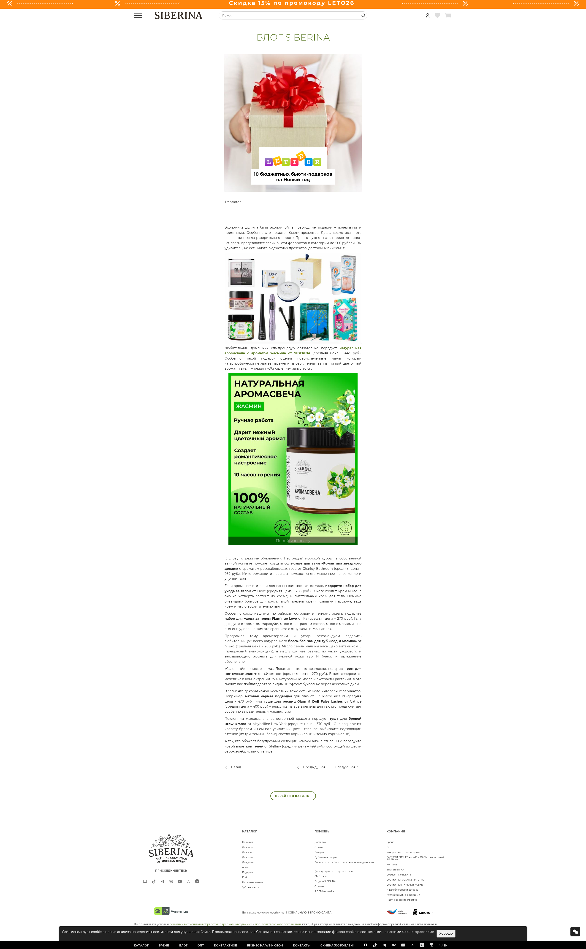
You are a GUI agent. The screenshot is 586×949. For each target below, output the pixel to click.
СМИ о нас (321, 876)
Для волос (248, 852)
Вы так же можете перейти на (286, 912)
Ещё (244, 877)
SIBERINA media (324, 891)
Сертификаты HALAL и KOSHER (405, 884)
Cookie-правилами (418, 932)
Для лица (247, 847)
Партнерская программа (402, 899)
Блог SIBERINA (395, 869)
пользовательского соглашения (278, 924)
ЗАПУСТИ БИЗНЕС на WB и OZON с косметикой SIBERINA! (415, 858)
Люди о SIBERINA (325, 881)
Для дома (248, 862)
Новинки (247, 842)
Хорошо (446, 933)
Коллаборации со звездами (403, 894)
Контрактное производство (403, 852)
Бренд (390, 842)
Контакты (392, 864)
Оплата (319, 847)
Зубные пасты (250, 887)
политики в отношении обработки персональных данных (210, 924)
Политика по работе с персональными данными (344, 862)
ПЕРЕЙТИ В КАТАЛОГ (293, 796)
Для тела (247, 857)
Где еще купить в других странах (335, 871)
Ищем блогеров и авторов (402, 889)
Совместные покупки (399, 874)
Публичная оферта (326, 857)
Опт (389, 847)
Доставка (320, 842)
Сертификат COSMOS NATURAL (405, 879)
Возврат (319, 852)
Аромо (246, 867)
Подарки (247, 872)
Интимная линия (252, 882)
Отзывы (319, 886)
